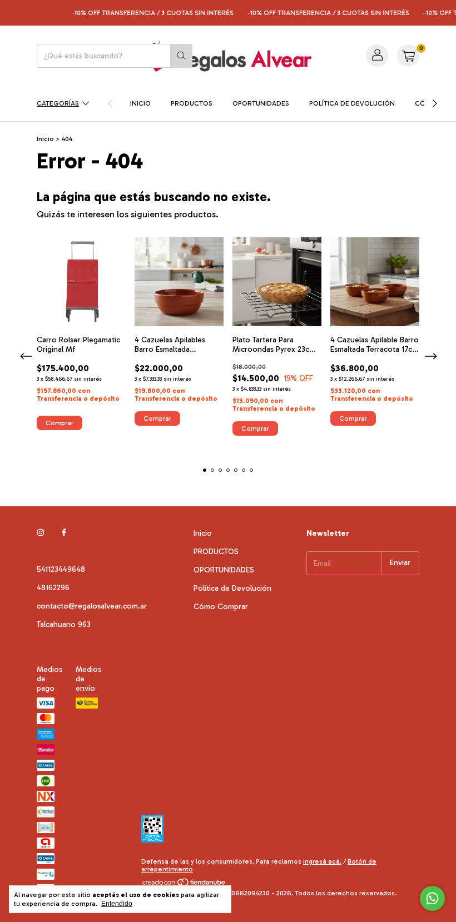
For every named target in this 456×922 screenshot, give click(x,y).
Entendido (116, 904)
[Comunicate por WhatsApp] (432, 898)
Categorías (58, 103)
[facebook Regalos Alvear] (64, 533)
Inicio (140, 103)
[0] (408, 55)
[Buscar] (181, 56)
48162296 (53, 587)
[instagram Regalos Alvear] (40, 533)
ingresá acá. (322, 861)
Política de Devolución (352, 103)
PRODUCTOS (191, 103)
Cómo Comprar (221, 606)
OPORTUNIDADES (260, 103)
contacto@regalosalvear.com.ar (92, 606)
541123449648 (61, 569)
